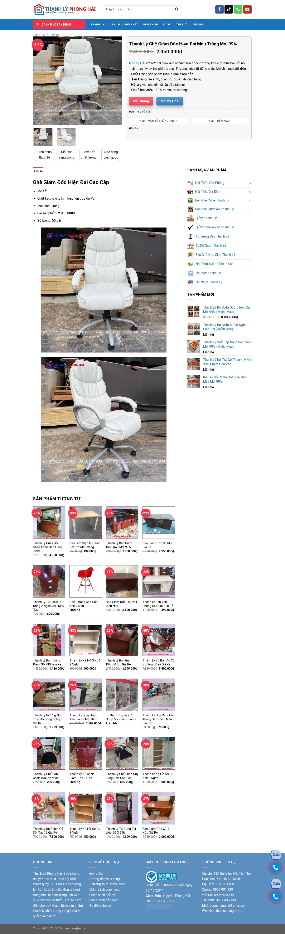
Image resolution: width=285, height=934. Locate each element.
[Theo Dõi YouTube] (247, 9)
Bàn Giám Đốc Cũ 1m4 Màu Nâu (121, 604)
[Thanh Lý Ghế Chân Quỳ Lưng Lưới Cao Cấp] (122, 753)
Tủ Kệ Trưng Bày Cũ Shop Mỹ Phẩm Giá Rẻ (121, 717)
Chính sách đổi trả (102, 895)
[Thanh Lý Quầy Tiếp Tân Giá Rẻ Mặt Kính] (85, 695)
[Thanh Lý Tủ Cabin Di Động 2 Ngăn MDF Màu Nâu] (49, 581)
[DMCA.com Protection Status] (158, 907)
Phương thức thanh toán (107, 884)
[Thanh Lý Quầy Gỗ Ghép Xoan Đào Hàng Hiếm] (49, 522)
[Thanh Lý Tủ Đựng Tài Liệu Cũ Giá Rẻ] (122, 808)
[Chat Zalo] (275, 884)
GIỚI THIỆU (150, 24)
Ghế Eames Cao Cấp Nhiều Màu (83, 604)
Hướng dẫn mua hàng (104, 879)
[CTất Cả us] (238, 9)
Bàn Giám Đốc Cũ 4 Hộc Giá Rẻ (155, 831)
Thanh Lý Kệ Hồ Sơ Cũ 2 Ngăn (84, 662)
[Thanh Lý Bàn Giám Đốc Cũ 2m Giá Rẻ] (122, 640)
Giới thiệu (96, 873)
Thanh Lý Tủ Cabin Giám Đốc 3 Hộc (82, 776)
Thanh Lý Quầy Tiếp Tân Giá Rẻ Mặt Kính (83, 717)
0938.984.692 (225, 884)
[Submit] (176, 9)
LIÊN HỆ (197, 24)
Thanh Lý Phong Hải (47, 873)
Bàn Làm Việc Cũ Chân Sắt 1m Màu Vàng (84, 545)
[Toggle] (250, 182)
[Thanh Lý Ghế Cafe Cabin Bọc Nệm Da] (49, 753)
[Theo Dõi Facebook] (219, 9)
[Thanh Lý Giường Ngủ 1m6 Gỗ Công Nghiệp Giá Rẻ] (49, 695)
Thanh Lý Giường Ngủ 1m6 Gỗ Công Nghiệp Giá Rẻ (47, 719)
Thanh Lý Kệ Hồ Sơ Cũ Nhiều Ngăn (157, 776)
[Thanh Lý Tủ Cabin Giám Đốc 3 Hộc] (85, 753)
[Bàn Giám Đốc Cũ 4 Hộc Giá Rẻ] (158, 808)
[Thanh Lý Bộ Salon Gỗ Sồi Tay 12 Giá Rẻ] (49, 808)
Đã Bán (56, 34)
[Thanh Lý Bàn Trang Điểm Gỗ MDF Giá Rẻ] (49, 640)
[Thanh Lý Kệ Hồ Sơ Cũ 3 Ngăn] (85, 808)
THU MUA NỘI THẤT (124, 24)
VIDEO (167, 24)
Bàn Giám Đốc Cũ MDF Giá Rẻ (157, 545)
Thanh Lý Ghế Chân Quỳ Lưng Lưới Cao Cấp (122, 776)
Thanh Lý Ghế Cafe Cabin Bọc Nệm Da (46, 776)
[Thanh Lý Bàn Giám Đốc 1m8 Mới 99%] (122, 522)
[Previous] (40, 81)
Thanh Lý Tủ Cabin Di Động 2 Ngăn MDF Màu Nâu (48, 605)
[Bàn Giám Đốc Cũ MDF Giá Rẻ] (158, 522)
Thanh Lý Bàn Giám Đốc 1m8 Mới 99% (119, 545)
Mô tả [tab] (38, 171)
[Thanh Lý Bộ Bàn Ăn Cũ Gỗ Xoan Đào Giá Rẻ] (158, 640)
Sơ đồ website (100, 906)
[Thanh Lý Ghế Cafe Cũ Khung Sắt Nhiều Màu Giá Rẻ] (158, 695)
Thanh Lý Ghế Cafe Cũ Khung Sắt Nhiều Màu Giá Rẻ (157, 719)
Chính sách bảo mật (103, 900)
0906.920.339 (224, 895)
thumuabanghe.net (229, 911)
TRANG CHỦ (98, 24)
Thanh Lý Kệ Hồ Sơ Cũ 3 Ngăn (84, 831)
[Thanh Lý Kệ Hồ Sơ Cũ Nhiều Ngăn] (158, 753)
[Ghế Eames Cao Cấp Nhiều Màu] (85, 581)
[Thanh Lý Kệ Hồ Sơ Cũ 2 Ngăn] (85, 640)
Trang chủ (40, 34)
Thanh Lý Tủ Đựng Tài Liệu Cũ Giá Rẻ (121, 831)
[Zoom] (39, 120)
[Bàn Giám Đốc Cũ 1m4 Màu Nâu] (122, 581)
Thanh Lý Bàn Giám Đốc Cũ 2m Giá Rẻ (119, 662)
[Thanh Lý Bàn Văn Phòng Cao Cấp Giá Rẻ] (158, 581)
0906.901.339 (223, 889)
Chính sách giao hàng (104, 889)
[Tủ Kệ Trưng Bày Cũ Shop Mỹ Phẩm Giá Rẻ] (122, 695)
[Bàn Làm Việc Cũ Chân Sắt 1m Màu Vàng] (85, 522)
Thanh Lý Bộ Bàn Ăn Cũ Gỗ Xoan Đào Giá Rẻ (158, 662)
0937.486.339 (165, 901)
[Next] (115, 81)
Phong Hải (137, 63)
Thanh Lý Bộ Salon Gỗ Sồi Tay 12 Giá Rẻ (48, 831)
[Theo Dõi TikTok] (228, 9)
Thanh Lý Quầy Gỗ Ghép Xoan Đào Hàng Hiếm (47, 547)
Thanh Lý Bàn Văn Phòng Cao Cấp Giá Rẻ (157, 604)
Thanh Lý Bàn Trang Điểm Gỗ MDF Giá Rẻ (47, 662)
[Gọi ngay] (275, 896)
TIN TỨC (181, 24)
